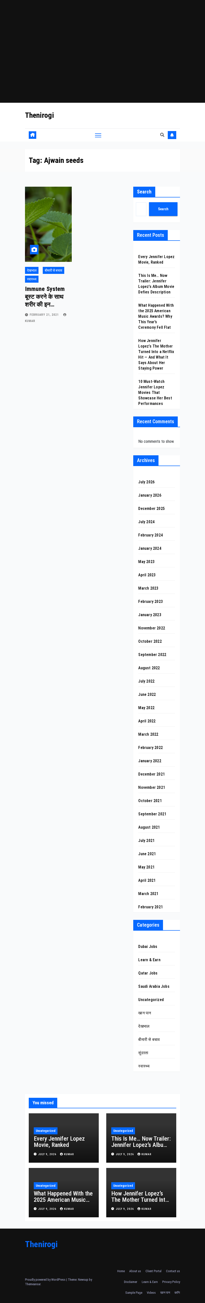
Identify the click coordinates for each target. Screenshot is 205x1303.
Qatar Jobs (148, 973)
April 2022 (147, 721)
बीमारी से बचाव (53, 270)
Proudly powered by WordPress (45, 1279)
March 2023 (148, 588)
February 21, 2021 (45, 314)
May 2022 (146, 707)
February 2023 (150, 601)
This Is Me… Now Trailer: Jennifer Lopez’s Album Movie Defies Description (141, 1148)
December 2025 (151, 508)
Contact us (173, 1271)
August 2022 (149, 668)
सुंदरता (143, 1052)
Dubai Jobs (147, 946)
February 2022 (150, 747)
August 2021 (149, 827)
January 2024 (149, 548)
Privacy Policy (171, 1282)
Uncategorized (151, 999)
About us (135, 1271)
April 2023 (147, 575)
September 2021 (152, 814)
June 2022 (147, 694)
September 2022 (152, 654)
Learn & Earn (149, 959)
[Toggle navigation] (98, 135)
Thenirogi (39, 115)
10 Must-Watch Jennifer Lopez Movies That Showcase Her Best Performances (155, 392)
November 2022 (151, 628)
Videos (151, 1292)
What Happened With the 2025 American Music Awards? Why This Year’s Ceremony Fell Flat (156, 316)
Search (144, 192)
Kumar (69, 1154)
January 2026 (149, 495)
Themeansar (32, 1284)
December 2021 (151, 774)
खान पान (144, 1013)
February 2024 (150, 535)
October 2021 (150, 800)
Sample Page (133, 1292)
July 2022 (146, 681)
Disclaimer (130, 1282)
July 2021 (146, 840)
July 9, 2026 (48, 1154)
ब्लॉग (177, 1292)
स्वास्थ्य (31, 279)
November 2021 (151, 787)
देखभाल (31, 270)
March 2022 (148, 734)
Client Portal (154, 1271)
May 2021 (146, 867)
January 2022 (149, 760)
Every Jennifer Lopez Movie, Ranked (59, 1141)
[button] (162, 135)
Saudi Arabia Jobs (153, 986)
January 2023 (149, 614)
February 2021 (150, 907)
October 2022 (150, 641)
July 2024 (146, 521)
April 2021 (147, 880)
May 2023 (146, 561)
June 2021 (147, 853)
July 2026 (146, 482)
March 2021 (148, 893)
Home (121, 1271)
